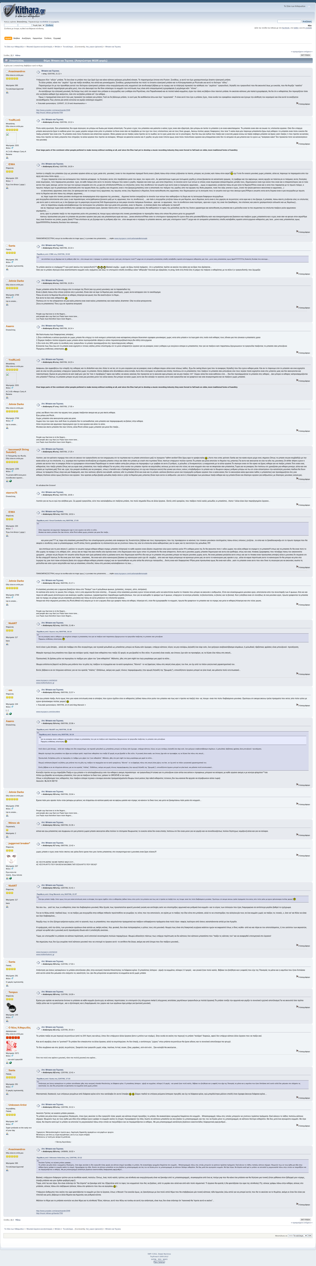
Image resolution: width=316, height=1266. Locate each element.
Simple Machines (164, 1254)
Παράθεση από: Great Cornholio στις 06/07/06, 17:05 (58, 520)
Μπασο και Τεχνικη (50, 71)
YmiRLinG (14, 120)
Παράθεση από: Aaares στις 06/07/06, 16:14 (54, 632)
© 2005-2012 (163, 1256)
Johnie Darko (16, 280)
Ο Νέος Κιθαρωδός (20, 1027)
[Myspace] (10, 714)
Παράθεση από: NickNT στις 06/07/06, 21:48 (54, 729)
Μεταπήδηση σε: (281, 1236)
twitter (296, 28)
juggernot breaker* (19, 843)
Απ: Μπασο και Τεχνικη (52, 119)
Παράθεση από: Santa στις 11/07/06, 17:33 (53, 1079)
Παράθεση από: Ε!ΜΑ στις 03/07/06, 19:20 (53, 254)
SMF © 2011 (152, 1254)
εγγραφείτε (54, 22)
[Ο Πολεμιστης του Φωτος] (10, 481)
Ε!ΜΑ (12, 164)
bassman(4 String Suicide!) (17, 450)
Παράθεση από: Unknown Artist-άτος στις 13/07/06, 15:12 (59, 1158)
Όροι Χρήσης (159, 1262)
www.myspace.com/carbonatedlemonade (130, 238)
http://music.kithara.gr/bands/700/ (49, 113)
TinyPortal (154, 1256)
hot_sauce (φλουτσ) (94, 47)
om (10, 690)
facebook (286, 28)
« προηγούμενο (297, 52)
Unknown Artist (17, 1104)
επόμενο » (308, 52)
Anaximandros (16, 71)
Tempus (13, 992)
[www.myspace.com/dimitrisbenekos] (10, 879)
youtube (308, 28)
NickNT (13, 623)
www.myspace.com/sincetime (48, 712)
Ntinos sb (14, 822)
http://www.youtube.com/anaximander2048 (53, 110)
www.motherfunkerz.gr (45, 683)
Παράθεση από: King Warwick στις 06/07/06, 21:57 (57, 894)
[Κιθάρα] (10, 1063)
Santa (12, 245)
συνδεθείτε (44, 22)
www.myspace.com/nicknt (46, 680)
